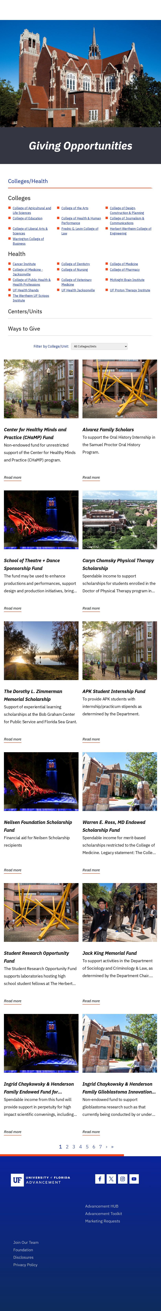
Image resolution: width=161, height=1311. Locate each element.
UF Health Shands (26, 290)
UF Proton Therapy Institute (130, 290)
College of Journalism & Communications (127, 220)
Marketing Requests (102, 1221)
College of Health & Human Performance (81, 220)
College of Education (27, 218)
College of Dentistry (75, 264)
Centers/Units (25, 311)
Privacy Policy (25, 1264)
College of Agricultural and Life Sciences (32, 210)
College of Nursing (74, 270)
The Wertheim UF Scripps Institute (31, 298)
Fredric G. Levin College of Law (79, 231)
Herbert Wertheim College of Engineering (130, 231)
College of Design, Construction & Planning (127, 210)
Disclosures (23, 1257)
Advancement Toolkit (103, 1213)
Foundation (23, 1249)
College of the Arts (74, 208)
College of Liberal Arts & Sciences (30, 231)
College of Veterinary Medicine (76, 282)
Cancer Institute (24, 264)
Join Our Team (26, 1242)
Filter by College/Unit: (51, 346)
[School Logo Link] (43, 1180)
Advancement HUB (101, 1206)
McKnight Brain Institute (127, 280)
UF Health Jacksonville (78, 290)
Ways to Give (24, 328)
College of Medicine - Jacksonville (28, 272)
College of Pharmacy (125, 270)
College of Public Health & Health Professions (32, 282)
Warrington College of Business (28, 241)
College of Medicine (124, 264)
